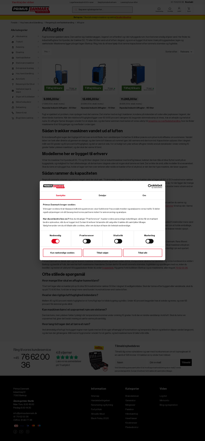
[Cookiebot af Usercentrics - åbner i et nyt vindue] (150, 186)
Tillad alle (142, 253)
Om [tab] (144, 195)
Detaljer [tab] (102, 195)
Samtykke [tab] (61, 195)
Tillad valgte (102, 253)
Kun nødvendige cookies (62, 253)
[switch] (87, 241)
